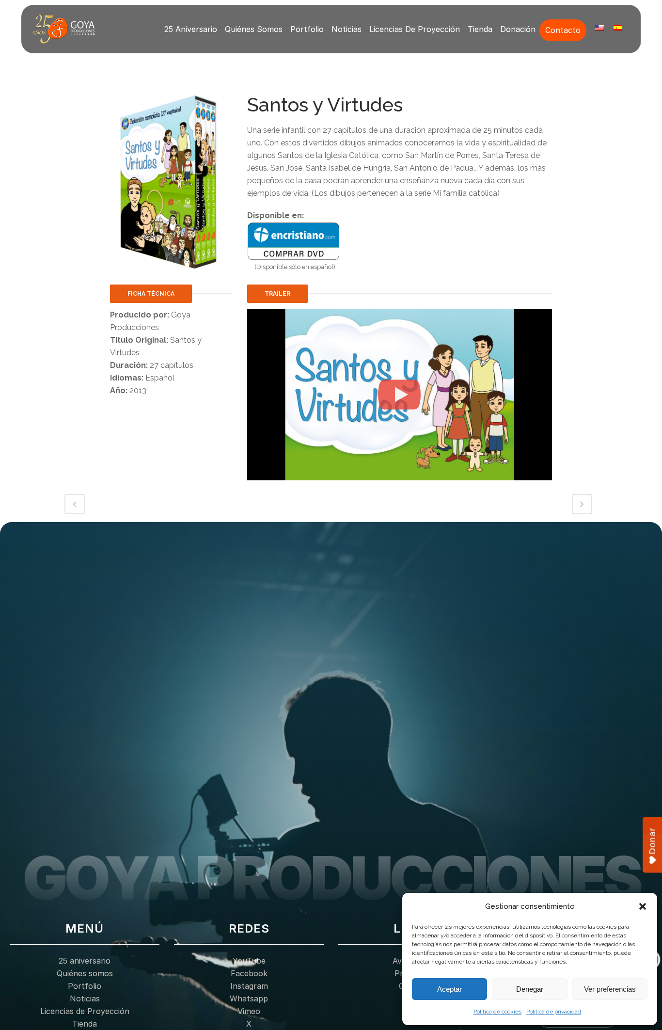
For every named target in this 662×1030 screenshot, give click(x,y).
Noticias (346, 29)
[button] (642, 906)
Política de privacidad (553, 1011)
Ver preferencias (610, 989)
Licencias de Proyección (414, 29)
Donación (518, 29)
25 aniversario (190, 29)
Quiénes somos (254, 29)
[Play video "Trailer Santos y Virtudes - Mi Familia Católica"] (399, 394)
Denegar (529, 989)
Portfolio (307, 29)
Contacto (563, 30)
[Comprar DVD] (293, 240)
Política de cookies (497, 1011)
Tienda (480, 29)
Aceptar (449, 989)
